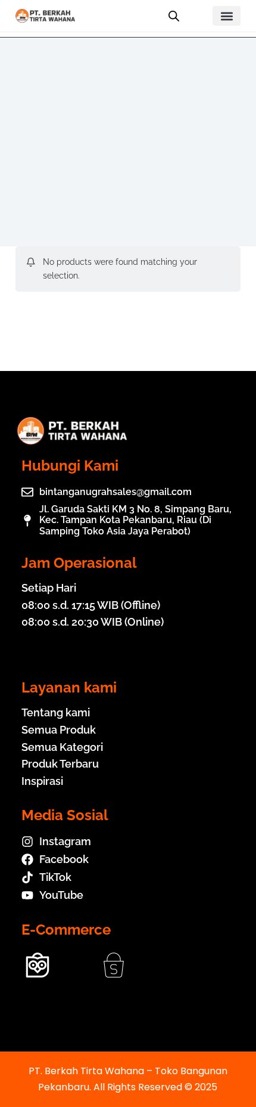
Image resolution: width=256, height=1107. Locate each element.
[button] (227, 16)
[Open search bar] (174, 16)
